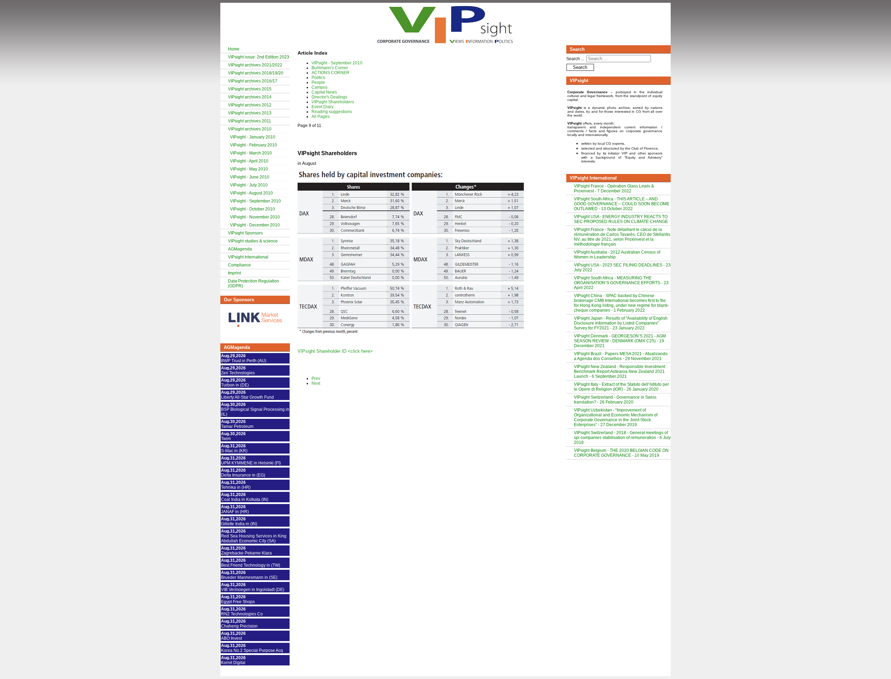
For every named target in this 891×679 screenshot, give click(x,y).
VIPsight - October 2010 (252, 209)
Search (580, 67)
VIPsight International (248, 257)
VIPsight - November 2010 (255, 217)
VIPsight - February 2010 (253, 145)
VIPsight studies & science (253, 241)
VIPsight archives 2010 (249, 129)
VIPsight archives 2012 (249, 105)
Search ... (575, 58)
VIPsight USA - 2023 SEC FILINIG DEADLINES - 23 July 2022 (622, 267)
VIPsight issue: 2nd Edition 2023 (258, 57)
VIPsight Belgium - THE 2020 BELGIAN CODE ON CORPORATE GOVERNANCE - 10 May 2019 (621, 453)
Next (316, 383)
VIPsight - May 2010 (249, 169)
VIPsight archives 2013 (249, 113)
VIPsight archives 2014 (249, 97)
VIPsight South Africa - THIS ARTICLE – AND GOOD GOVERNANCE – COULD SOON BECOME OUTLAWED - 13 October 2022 (621, 204)
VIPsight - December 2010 (255, 225)
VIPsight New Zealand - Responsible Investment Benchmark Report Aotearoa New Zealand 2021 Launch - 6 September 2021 (619, 371)
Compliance (239, 265)
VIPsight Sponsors (245, 233)
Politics (318, 77)
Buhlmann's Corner (330, 67)
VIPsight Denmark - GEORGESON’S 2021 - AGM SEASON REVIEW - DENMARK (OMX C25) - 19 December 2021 (620, 341)
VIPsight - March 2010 (251, 153)
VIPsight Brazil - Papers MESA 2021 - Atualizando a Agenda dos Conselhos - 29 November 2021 (621, 356)
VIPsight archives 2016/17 (252, 81)
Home (233, 49)
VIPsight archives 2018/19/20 (255, 73)
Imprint (234, 273)
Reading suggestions (332, 111)
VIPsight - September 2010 (255, 201)
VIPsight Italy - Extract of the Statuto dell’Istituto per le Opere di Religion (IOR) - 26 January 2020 (621, 387)
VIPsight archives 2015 (249, 89)
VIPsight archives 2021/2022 (255, 65)
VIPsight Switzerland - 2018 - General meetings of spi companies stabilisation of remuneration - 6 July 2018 (622, 437)
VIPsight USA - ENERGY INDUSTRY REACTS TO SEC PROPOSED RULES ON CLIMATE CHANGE (621, 219)
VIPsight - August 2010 (251, 193)
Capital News (324, 92)
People (318, 82)
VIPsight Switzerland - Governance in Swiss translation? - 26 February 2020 (615, 400)
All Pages (321, 116)
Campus (320, 87)
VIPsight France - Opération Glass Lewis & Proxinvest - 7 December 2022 (614, 188)
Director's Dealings (329, 97)
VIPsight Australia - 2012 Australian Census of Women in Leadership (617, 254)
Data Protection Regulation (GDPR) (253, 283)
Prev (316, 378)
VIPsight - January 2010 (252, 137)
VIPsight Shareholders (333, 101)
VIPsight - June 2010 (249, 177)
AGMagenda (240, 249)
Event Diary (322, 106)
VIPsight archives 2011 (249, 121)
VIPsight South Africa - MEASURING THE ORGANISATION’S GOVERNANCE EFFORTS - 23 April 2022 (621, 282)
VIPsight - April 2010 (249, 161)
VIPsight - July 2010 (249, 185)
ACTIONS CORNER (330, 72)
